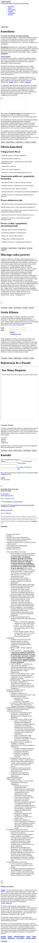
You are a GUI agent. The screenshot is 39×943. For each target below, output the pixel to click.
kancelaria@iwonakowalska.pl (14, 501)
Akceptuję (4, 941)
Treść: (22, 463)
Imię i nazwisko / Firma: (10, 459)
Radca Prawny (10, 142)
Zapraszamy (4, 27)
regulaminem (4, 474)
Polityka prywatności (7, 510)
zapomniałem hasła (15, 334)
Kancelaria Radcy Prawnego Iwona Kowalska (22, 505)
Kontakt (10, 14)
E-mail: (27, 461)
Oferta (10, 8)
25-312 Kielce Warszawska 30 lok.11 (7, 494)
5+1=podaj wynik (24, 467)
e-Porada (10, 11)
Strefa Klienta (12, 9)
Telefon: (3, 461)
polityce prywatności (25, 521)
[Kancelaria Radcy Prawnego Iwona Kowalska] (15, 3)
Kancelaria (11, 6)
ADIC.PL (8, 513)
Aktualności (11, 13)
